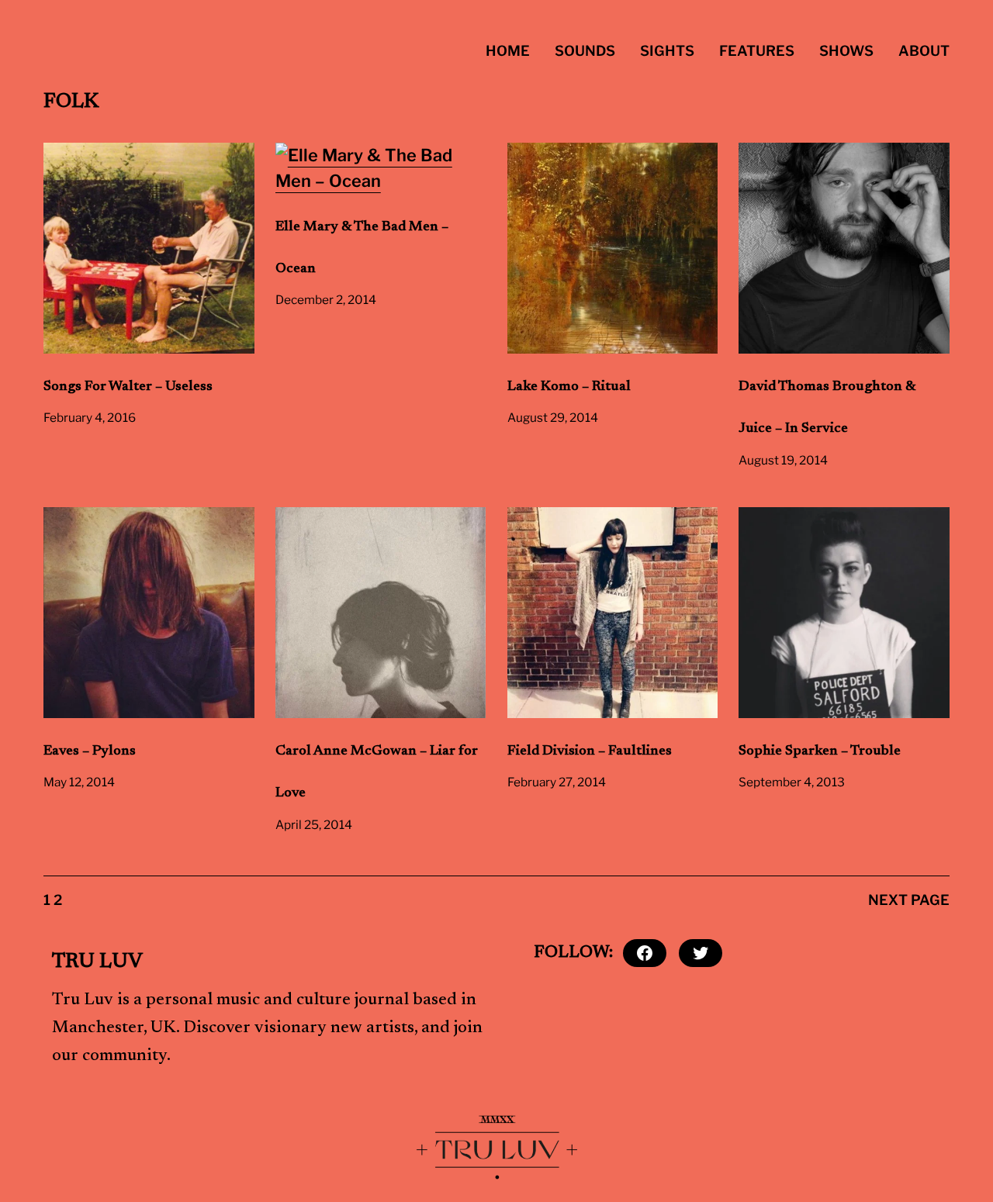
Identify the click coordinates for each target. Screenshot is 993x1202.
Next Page (909, 900)
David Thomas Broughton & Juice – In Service (827, 408)
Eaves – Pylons (89, 751)
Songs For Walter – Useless (128, 387)
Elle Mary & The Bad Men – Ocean (361, 248)
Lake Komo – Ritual (569, 387)
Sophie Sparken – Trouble (820, 751)
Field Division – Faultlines (589, 751)
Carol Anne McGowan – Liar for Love (376, 772)
